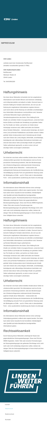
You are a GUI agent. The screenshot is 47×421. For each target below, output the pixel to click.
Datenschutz (9, 414)
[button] (42, 18)
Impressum (9, 408)
